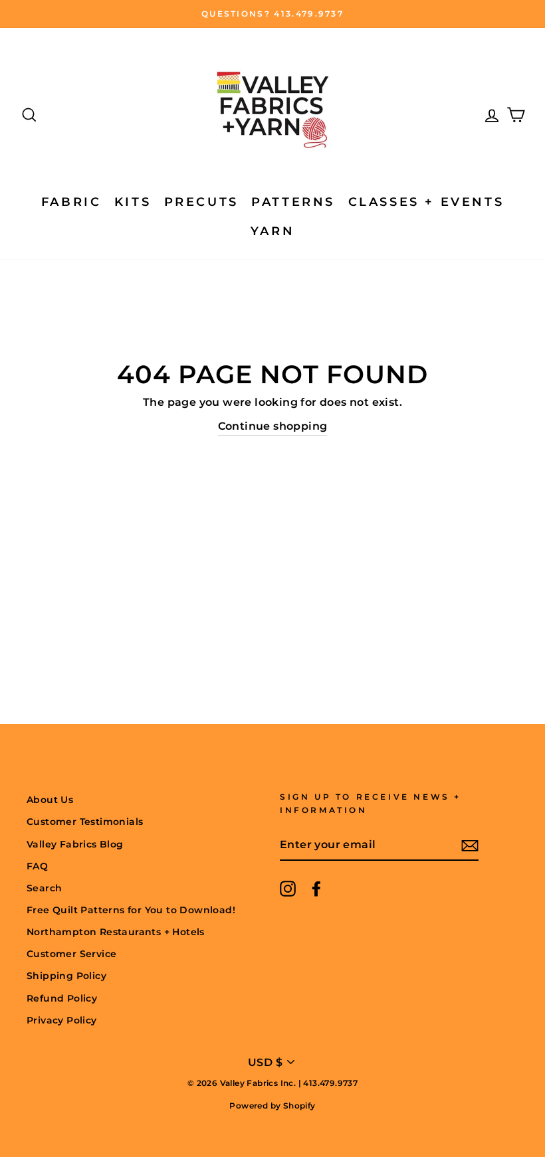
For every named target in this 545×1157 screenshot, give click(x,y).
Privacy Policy (62, 1020)
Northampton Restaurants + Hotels (116, 932)
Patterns (293, 202)
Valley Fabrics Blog (75, 844)
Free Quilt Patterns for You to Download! (131, 910)
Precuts (201, 202)
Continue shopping (273, 426)
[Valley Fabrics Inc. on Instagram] (288, 889)
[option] (272, 14)
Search (44, 888)
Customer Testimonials (85, 821)
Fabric (71, 202)
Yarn (272, 231)
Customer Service (71, 953)
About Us (50, 799)
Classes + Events (426, 202)
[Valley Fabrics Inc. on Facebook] (316, 889)
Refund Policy (62, 998)
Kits (132, 202)
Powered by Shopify (272, 1106)
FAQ (37, 866)
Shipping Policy (66, 975)
